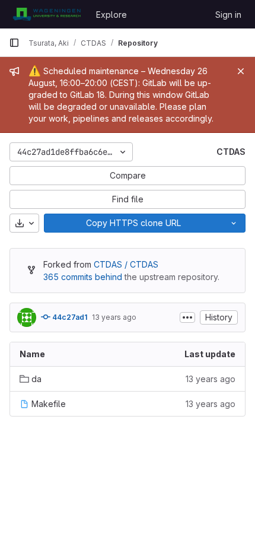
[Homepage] (47, 14)
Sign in (228, 14)
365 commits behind (82, 277)
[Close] (241, 71)
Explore (111, 14)
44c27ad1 (68, 317)
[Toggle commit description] (187, 317)
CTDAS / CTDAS (126, 264)
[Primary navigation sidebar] (14, 42)
